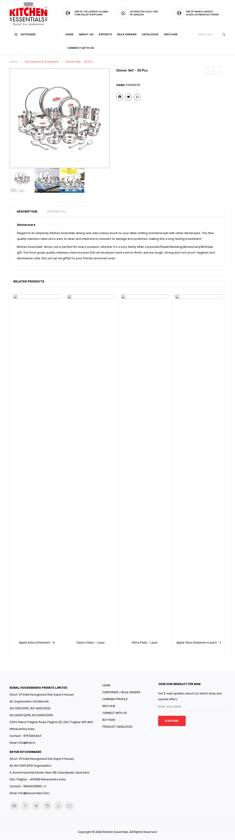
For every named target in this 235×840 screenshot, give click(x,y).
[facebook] (25, 805)
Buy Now (108, 719)
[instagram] (47, 805)
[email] (69, 805)
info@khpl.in (26, 742)
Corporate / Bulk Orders (121, 692)
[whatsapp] (58, 805)
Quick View (43, 641)
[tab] (29, 211)
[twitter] (36, 805)
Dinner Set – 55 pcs (218, 71)
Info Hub (108, 706)
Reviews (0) (56, 211)
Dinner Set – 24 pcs (210, 71)
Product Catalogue (117, 726)
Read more (30, 641)
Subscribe (172, 720)
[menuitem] (70, 34)
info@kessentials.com (33, 793)
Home (14, 61)
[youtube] (14, 805)
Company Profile (115, 699)
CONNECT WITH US (114, 713)
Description (27, 211)
